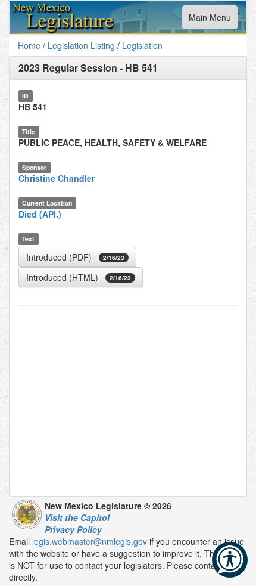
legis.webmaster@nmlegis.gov (89, 541)
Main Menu (209, 20)
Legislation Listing (81, 45)
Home (29, 45)
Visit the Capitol (77, 517)
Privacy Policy (73, 529)
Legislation (142, 45)
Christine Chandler (56, 178)
